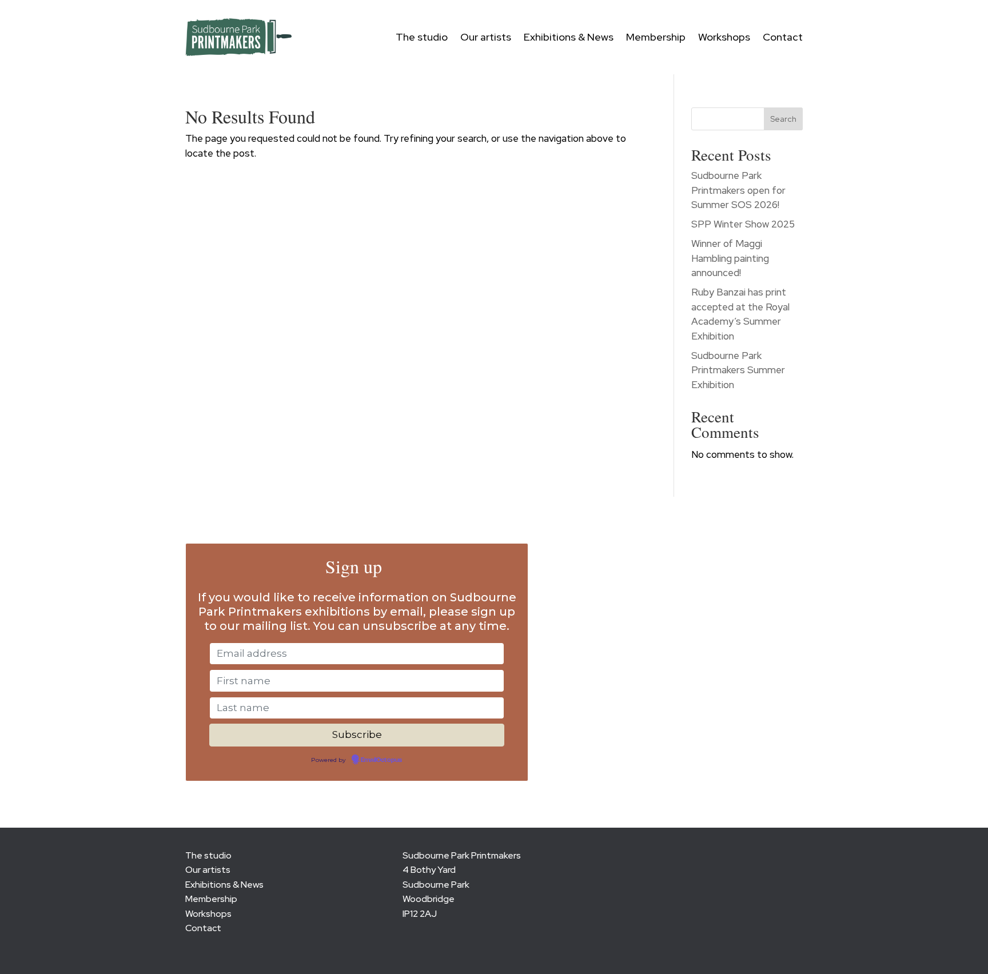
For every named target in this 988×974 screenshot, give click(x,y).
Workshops (724, 36)
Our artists (485, 36)
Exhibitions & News (568, 36)
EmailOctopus (381, 760)
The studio (422, 36)
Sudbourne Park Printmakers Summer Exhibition (738, 370)
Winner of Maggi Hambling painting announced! (730, 258)
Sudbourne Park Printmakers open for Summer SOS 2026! (738, 190)
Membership (656, 36)
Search (783, 119)
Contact (783, 36)
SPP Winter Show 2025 (743, 224)
